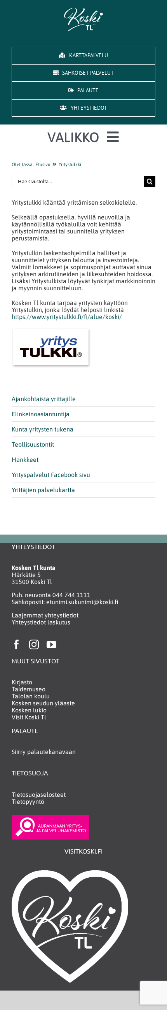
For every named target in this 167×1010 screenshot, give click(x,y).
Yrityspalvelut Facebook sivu (51, 474)
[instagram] (34, 644)
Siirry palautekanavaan (44, 751)
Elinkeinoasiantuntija (41, 413)
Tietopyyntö (28, 801)
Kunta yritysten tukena (42, 429)
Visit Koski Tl (29, 717)
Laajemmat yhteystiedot (45, 615)
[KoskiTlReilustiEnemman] (83, 10)
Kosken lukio (29, 710)
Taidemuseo (28, 689)
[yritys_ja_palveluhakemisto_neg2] (50, 818)
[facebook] (16, 644)
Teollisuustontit (33, 444)
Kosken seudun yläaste (43, 703)
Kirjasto (22, 682)
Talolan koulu (31, 696)
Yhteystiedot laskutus (41, 622)
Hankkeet (25, 459)
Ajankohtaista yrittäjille (44, 398)
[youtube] (51, 644)
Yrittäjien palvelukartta (43, 489)
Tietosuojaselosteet (39, 794)
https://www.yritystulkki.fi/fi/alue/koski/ (67, 316)
